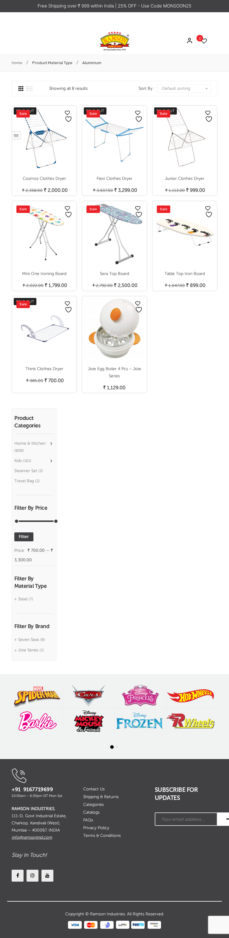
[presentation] (6, 716)
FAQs (88, 820)
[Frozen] (140, 721)
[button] (112, 747)
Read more (44, 184)
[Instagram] (32, 876)
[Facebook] (18, 876)
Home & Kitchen (30, 443)
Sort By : (146, 88)
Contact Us (94, 789)
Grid (20, 88)
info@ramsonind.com (32, 837)
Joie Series (28, 650)
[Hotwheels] (192, 695)
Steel (22, 599)
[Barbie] (37, 721)
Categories (93, 804)
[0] (202, 41)
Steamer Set (25, 471)
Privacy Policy (96, 828)
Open (16, 135)
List (29, 88)
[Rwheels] (192, 721)
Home (17, 63)
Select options (44, 279)
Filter (24, 536)
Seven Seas (28, 639)
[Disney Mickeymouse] (88, 721)
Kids (18, 460)
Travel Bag (24, 481)
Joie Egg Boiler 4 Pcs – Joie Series (114, 372)
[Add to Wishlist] (67, 112)
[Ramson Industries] (114, 40)
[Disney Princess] (140, 695)
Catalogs (91, 812)
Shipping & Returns (101, 797)
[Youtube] (47, 876)
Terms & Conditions (102, 835)
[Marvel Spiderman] (37, 695)
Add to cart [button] (114, 279)
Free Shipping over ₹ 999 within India (76, 6)
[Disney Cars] (88, 695)
